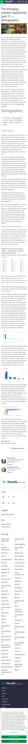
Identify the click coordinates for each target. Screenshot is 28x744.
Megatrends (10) (19, 553)
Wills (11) (17, 669)
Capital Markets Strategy (7, 514)
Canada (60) (4, 566)
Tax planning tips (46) (19, 615)
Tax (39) (17, 606)
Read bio (10, 464)
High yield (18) (4, 650)
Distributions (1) (5, 594)
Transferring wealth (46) (19, 633)
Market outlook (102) (20, 544)
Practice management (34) (19, 573)
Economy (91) (4, 600)
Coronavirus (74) (5, 579)
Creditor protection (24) (6, 586)
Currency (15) (4, 591)
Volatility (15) (18, 657)
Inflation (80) (4, 653)
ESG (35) (3, 616)
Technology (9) (18, 620)
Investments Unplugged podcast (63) (6, 672)
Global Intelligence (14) (6, 640)
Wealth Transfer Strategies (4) (19, 665)
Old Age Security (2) (20, 562)
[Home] (2, 2)
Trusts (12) (17, 648)
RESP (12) (17, 584)
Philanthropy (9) (19, 569)
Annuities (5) (4, 553)
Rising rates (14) (19, 591)
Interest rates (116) (6, 660)
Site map (4, 707)
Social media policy (6, 704)
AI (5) (2, 544)
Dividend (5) (4, 597)
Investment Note (5, 526)
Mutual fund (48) (19, 556)
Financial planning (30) (6, 632)
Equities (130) (4, 612)
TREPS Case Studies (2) (20, 638)
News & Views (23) (19, 559)
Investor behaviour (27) (19, 540)
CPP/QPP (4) (4, 582)
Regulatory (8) (18, 581)
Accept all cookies (14, 741)
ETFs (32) (3, 619)
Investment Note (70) (6, 666)
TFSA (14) (17, 623)
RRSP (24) (17, 597)
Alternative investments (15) (5, 548)
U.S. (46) (17, 651)
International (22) (5, 663)
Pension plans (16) (19, 566)
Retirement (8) (18, 587)
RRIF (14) (17, 594)
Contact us (4, 693)
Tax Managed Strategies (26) (18, 610)
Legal (3, 696)
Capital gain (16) (5, 569)
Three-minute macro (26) (20, 627)
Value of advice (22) (20, 654)
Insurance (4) (4, 657)
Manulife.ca (4, 687)
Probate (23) (18, 577)
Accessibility (4, 701)
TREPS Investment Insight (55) (19, 643)
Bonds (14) (4, 562)
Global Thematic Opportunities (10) (5, 646)
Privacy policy (5, 698)
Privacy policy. (21, 729)
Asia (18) (3, 556)
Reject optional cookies (14, 736)
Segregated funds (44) (19, 601)
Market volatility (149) (19, 548)
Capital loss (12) (5, 572)
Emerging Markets (6, 524)
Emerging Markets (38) (6, 608)
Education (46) (5, 604)
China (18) (3, 575)
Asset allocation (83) (6, 559)
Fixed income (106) (6, 636)
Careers (3, 690)
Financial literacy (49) (5, 626)
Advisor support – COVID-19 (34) (5, 540)
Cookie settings (14, 732)
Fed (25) (3, 622)
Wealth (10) (17, 661)
